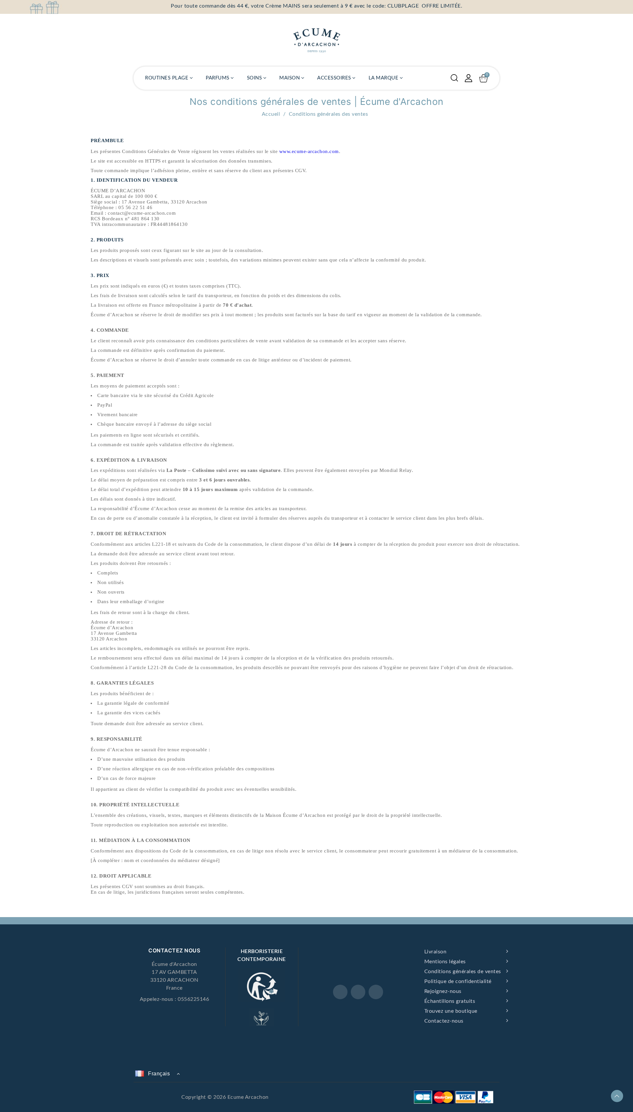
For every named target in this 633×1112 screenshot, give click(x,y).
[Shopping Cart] (483, 78)
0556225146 (193, 999)
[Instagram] (358, 992)
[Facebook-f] (340, 992)
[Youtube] (376, 992)
